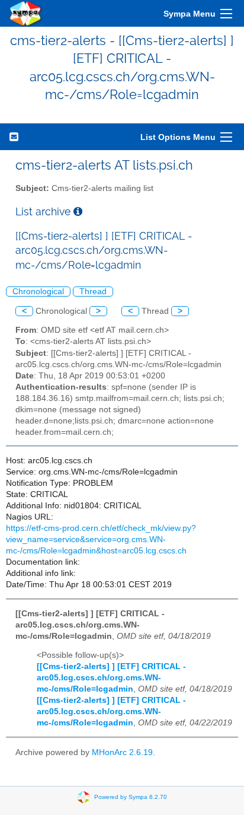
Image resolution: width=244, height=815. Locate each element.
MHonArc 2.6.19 (122, 752)
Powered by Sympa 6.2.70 (130, 797)
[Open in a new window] (77, 211)
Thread (93, 291)
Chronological (38, 291)
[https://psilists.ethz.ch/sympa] (26, 13)
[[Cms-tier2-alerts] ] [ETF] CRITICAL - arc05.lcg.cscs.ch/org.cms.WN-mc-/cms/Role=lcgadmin (111, 677)
